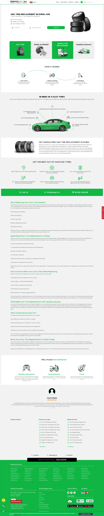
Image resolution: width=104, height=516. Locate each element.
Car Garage (41, 499)
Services (70, 2)
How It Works (63, 2)
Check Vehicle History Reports (77, 424)
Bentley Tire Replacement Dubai (49, 435)
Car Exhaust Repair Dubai (76, 435)
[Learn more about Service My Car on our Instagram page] (74, 493)
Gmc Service (56, 471)
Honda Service (70, 471)
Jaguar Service (42, 473)
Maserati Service (57, 475)
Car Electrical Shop (74, 437)
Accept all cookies (86, 514)
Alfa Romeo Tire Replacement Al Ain (50, 424)
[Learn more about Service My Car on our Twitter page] (68, 493)
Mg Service (27, 476)
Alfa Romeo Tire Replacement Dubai (50, 427)
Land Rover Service (15, 475)
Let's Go (56, 27)
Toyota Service (28, 480)
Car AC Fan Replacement (76, 442)
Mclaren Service (85, 475)
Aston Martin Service (43, 468)
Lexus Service (28, 475)
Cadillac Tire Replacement (47, 442)
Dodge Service (70, 470)
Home (58, 2)
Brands (77, 2)
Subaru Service (84, 478)
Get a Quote (61, 459)
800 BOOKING (16, 501)
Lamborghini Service (86, 473)
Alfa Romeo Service (29, 468)
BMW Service (84, 468)
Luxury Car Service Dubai (76, 427)
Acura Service (14, 468)
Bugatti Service (14, 470)
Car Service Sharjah (43, 506)
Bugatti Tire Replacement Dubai (49, 440)
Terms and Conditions (44, 511)
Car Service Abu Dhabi (44, 507)
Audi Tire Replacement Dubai (48, 432)
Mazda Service (70, 475)
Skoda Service (70, 478)
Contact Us (41, 497)
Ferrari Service (84, 470)
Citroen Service (56, 470)
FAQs (40, 495)
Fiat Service (13, 471)
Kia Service (69, 473)
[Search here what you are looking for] (82, 2)
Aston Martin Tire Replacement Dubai (50, 429)
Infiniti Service (28, 473)
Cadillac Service (28, 470)
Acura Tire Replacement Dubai (48, 422)
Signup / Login (89, 2)
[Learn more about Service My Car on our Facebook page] (71, 493)
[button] (50, 408)
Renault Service (42, 478)
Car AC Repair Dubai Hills (76, 440)
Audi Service (56, 468)
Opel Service (84, 476)
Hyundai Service (14, 473)
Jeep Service (56, 473)
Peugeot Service (14, 478)
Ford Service (28, 471)
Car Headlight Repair (75, 432)
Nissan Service (70, 476)
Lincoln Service (42, 475)
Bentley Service (71, 468)
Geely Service (42, 471)
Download (41, 502)
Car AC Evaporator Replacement (78, 422)
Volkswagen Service (43, 480)
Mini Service (41, 476)
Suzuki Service (14, 480)
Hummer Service (85, 471)
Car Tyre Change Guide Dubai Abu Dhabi (80, 429)
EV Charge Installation (44, 504)
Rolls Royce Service (57, 478)
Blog (40, 501)
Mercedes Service (15, 476)
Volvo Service (56, 480)
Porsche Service (28, 478)
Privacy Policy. (17, 514)
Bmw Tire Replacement (47, 437)
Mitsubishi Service (57, 476)
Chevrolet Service (43, 470)
